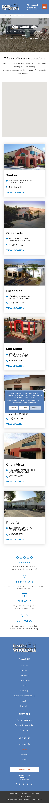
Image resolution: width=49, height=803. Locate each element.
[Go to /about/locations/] (24, 582)
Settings (35, 408)
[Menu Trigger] (44, 6)
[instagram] (16, 784)
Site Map (24, 793)
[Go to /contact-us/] (24, 622)
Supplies (24, 701)
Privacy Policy (34, 793)
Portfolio (24, 706)
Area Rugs (25, 691)
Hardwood (24, 675)
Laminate (24, 670)
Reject (24, 408)
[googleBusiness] (20, 784)
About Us (13, 16)
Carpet (24, 665)
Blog (24, 759)
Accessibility (14, 793)
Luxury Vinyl (24, 680)
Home (7, 16)
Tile (24, 686)
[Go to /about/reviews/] (24, 564)
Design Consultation (24, 725)
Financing (24, 730)
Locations (24, 749)
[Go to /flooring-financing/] (24, 602)
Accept (13, 408)
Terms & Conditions (24, 796)
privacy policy (24, 400)
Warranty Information (24, 696)
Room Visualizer (24, 720)
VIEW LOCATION (15, 192)
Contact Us (24, 744)
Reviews (24, 754)
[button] (24, 107)
